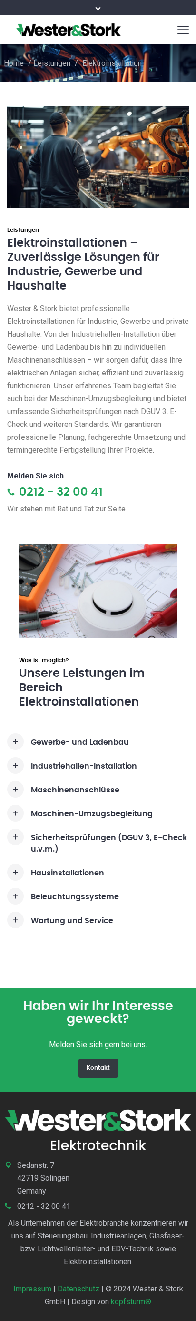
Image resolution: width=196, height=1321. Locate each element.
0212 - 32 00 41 (59, 492)
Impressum (32, 1288)
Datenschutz (78, 1288)
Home (14, 63)
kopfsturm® (131, 1301)
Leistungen (51, 63)
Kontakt (98, 1068)
